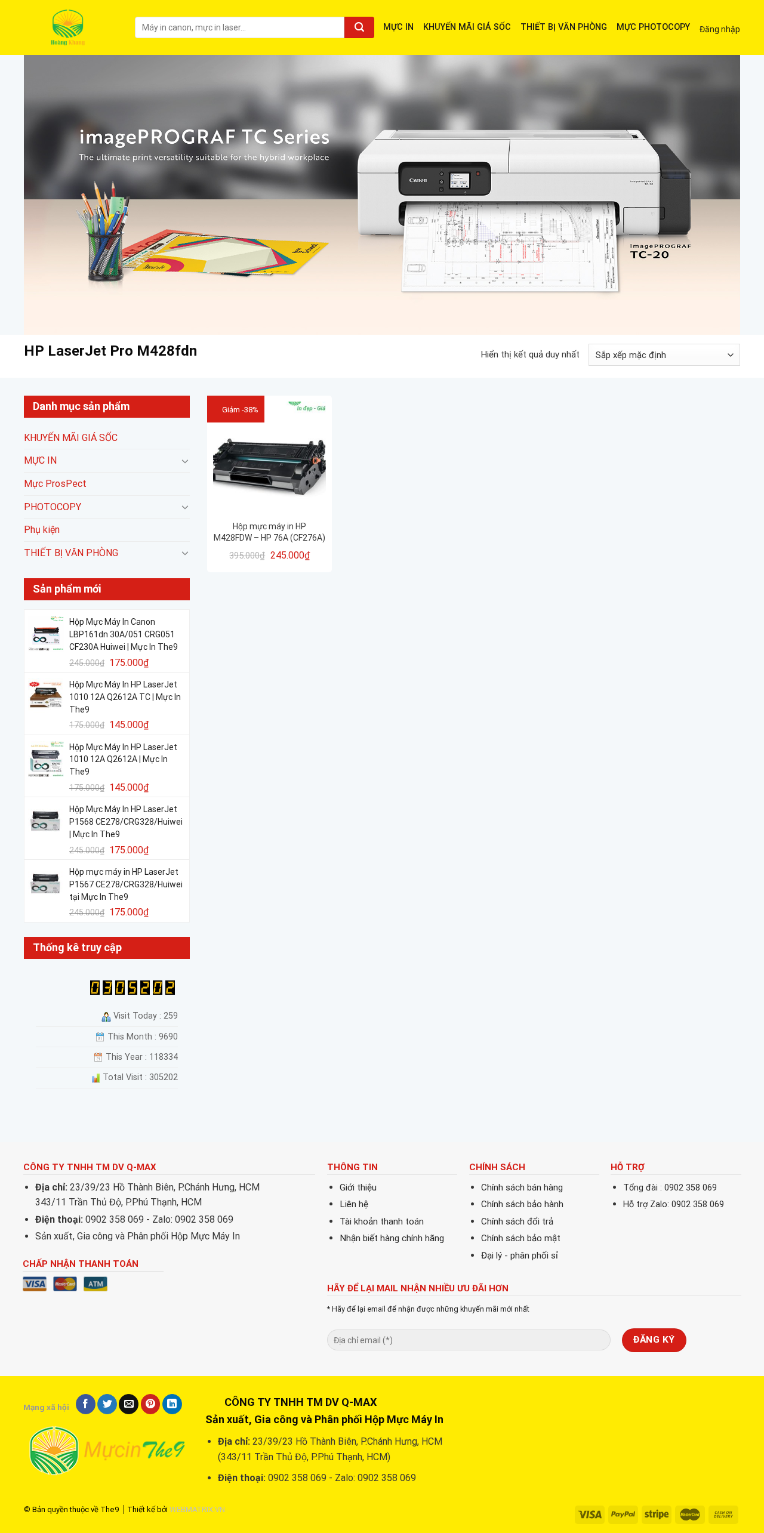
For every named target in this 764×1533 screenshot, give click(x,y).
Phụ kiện (42, 530)
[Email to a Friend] (128, 1404)
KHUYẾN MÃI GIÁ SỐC (467, 27)
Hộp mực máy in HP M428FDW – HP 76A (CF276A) (269, 532)
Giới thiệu (358, 1187)
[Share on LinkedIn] (172, 1404)
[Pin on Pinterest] (151, 1404)
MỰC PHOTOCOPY (653, 27)
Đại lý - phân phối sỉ (519, 1255)
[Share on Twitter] (107, 1404)
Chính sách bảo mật (520, 1238)
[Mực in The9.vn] (70, 27)
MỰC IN (398, 27)
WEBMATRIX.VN (197, 1509)
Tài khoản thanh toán (382, 1221)
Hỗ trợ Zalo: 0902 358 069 (673, 1204)
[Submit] (359, 27)
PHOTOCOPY (52, 507)
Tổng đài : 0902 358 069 (670, 1188)
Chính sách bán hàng (522, 1187)
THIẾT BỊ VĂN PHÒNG (563, 27)
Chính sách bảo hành (522, 1204)
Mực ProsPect (55, 483)
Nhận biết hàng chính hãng (392, 1238)
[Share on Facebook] (86, 1404)
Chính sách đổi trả (517, 1221)
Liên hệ (354, 1204)
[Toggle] (185, 461)
